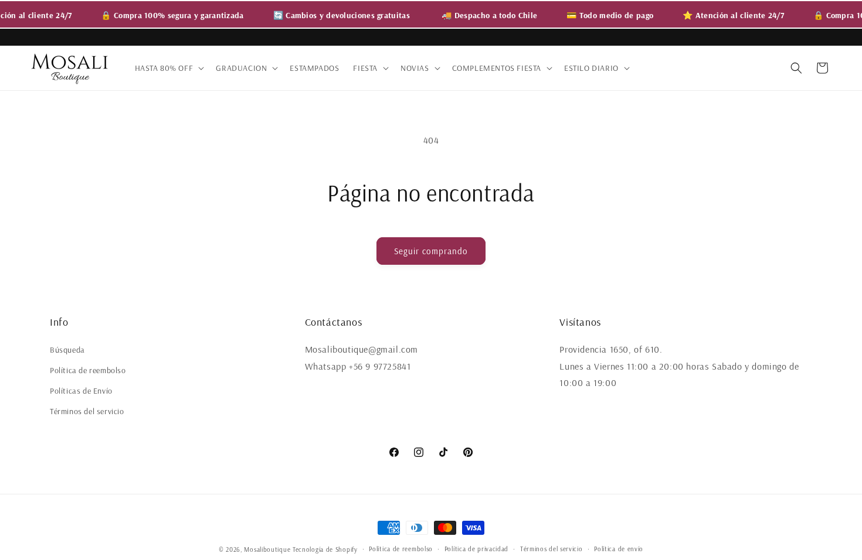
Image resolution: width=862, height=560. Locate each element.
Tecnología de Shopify (325, 549)
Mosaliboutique (267, 549)
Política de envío (618, 549)
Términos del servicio (87, 411)
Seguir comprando (431, 251)
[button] (168, 68)
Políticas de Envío (81, 390)
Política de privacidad (476, 549)
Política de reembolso (88, 370)
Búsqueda (67, 349)
